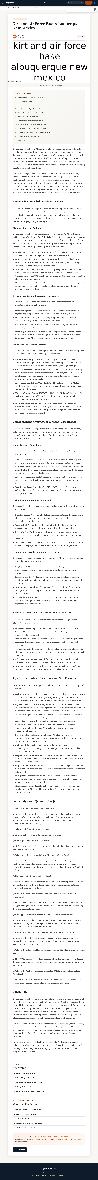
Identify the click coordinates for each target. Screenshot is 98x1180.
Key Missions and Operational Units (29, 109)
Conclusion (21, 140)
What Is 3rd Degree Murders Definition (27, 1078)
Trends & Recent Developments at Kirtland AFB (32, 128)
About (24, 3)
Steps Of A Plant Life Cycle (23, 1119)
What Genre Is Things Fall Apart (25, 1073)
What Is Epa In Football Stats (23, 1087)
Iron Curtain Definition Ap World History (27, 1110)
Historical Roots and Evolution (27, 101)
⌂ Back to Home (20, 1149)
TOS (52, 3)
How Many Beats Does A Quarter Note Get (28, 1082)
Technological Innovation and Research (30, 120)
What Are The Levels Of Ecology (25, 1114)
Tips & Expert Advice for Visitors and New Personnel (34, 132)
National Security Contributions (28, 117)
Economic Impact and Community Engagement (32, 124)
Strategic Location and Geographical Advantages (33, 105)
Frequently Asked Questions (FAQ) (28, 136)
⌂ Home (88, 3)
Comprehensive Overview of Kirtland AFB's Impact (34, 113)
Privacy (46, 3)
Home (18, 3)
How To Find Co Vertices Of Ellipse (25, 1128)
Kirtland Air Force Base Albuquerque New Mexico (51, 1137)
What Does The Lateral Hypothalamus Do (28, 1123)
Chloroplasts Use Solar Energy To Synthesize (29, 1091)
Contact (31, 3)
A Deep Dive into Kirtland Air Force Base (30, 97)
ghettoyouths (8, 3)
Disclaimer (39, 3)
